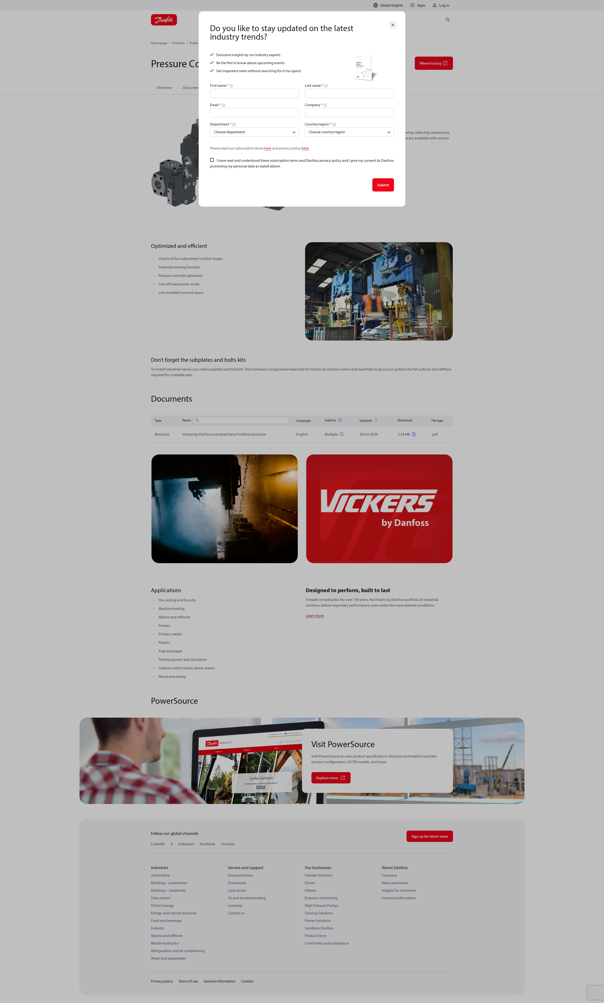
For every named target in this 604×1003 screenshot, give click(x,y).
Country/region (318, 124)
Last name (314, 85)
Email (215, 104)
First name (219, 85)
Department (220, 124)
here (267, 148)
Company (314, 104)
